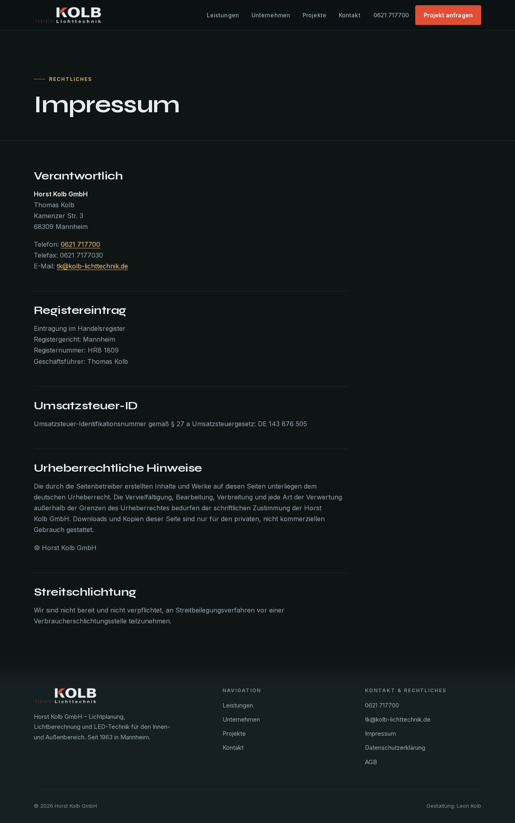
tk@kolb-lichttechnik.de (92, 266)
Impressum (380, 733)
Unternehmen (270, 15)
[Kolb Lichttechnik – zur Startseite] (67, 15)
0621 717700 (391, 15)
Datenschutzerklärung (395, 747)
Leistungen (223, 15)
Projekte (314, 15)
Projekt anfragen (448, 15)
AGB (371, 762)
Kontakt (349, 15)
